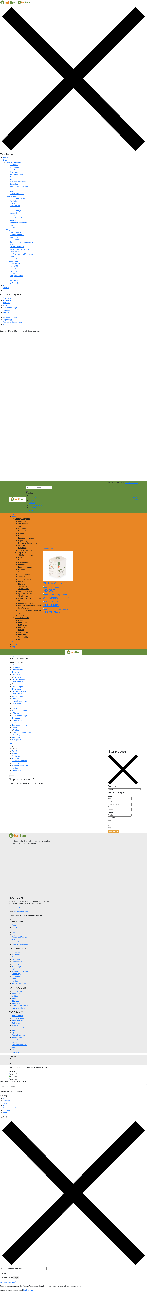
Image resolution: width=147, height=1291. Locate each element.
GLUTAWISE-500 (55, 583)
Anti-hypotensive (19, 691)
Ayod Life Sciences (16, 237)
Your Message (113, 818)
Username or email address (11, 1268)
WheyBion (16, 1001)
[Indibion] (16, 2)
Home (5, 157)
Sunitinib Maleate (16, 218)
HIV (11, 179)
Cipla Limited (14, 239)
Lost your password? (8, 1282)
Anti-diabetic (14, 167)
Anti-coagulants (19, 679)
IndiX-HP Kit (14, 278)
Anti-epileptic (18, 686)
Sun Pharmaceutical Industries (21, 254)
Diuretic (16, 713)
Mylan (12, 244)
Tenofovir (13, 220)
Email (110, 801)
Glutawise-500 (15, 264)
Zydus (12, 256)
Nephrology (14, 184)
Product (32, 503)
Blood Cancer (18, 706)
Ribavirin (13, 225)
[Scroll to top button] (142, 1286)
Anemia (16, 672)
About (5, 285)
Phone (110, 807)
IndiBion (16, 727)
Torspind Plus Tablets (20, 1006)
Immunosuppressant (18, 182)
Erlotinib (13, 208)
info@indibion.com (21, 912)
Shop (5, 160)
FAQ (13, 935)
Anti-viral (13, 169)
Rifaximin (13, 227)
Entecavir (13, 203)
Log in (16, 1278)
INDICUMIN (51, 605)
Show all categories (17, 194)
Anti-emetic (17, 684)
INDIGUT (49, 590)
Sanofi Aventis (15, 252)
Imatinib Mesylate (16, 210)
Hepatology (14, 191)
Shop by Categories (13, 162)
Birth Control (18, 703)
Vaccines (13, 189)
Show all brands (16, 259)
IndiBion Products (13, 261)
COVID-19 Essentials (20, 711)
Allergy (15, 665)
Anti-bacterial (18, 674)
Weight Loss (17, 740)
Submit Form (113, 831)
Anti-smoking (18, 696)
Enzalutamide (15, 206)
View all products (18, 1008)
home (31, 500)
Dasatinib (13, 201)
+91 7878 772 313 (131, 483)
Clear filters (16, 751)
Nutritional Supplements (19, 186)
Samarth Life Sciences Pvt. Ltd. (21, 249)
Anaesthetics (18, 670)
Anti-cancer (14, 165)
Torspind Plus (15, 280)
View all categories (10, 327)
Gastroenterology (16, 174)
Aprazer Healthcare (17, 235)
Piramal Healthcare (17, 247)
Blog (5, 290)
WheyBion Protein (56, 597)
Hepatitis (13, 177)
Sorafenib (13, 215)
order (31, 510)
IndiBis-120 (14, 266)
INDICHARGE (52, 612)
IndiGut (12, 273)
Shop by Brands (12, 230)
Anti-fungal (17, 689)
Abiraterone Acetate (17, 198)
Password (4, 1273)
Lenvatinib (13, 213)
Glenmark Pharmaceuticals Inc (21, 242)
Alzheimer (17, 667)
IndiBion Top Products (50, 548)
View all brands (17, 1052)
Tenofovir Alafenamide (18, 223)
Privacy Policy (17, 942)
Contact (6, 288)
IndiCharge (14, 268)
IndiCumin (13, 271)
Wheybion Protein (16, 276)
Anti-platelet (18, 694)
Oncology (16, 735)
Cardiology (14, 172)
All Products (14, 283)
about (31, 495)
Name (110, 796)
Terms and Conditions (20, 944)
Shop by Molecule (13, 196)
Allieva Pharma (15, 232)
